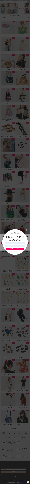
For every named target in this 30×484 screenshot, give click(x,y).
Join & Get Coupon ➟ (15, 248)
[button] (28, 482)
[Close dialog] (26, 230)
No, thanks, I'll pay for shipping (15, 251)
